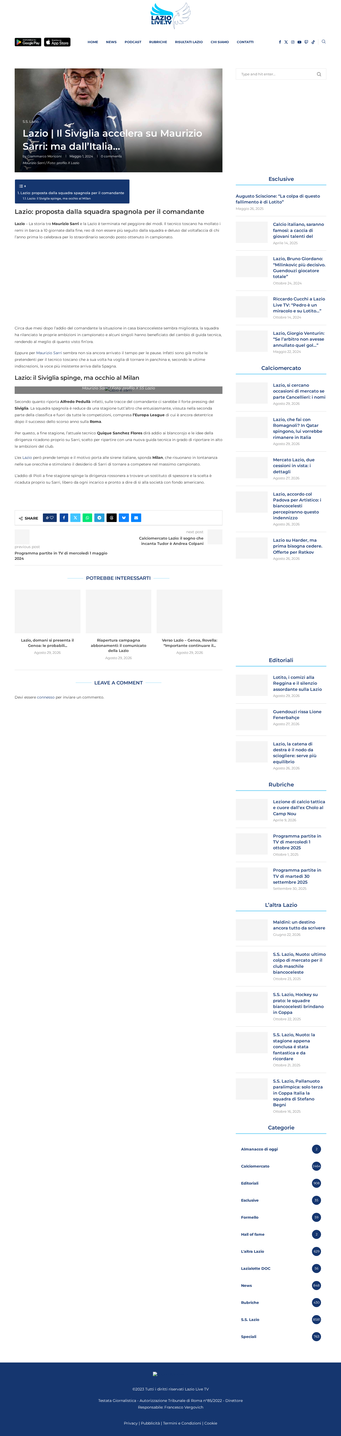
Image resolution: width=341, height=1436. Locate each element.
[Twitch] (306, 42)
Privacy (131, 1423)
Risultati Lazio (189, 42)
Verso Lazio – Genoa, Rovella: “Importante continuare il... (189, 643)
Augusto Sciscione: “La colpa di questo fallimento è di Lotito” (278, 199)
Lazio (27, 457)
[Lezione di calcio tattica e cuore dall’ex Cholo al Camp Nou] (252, 809)
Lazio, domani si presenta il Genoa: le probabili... (47, 643)
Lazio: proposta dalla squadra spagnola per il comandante (72, 193)
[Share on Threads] (112, 517)
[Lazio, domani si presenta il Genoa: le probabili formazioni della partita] (47, 611)
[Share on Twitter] (75, 517)
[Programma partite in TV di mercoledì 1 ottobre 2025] (252, 844)
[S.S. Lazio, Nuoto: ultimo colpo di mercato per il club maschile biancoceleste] (252, 962)
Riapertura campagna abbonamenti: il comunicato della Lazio (118, 645)
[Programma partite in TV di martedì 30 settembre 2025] (252, 878)
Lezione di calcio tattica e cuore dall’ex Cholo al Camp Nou (299, 807)
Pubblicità (150, 1423)
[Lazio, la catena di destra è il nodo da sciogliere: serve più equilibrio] (252, 751)
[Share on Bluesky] (124, 517)
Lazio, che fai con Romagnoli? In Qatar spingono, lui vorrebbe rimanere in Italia (297, 428)
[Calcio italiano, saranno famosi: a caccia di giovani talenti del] (252, 232)
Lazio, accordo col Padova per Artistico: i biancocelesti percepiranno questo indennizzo (297, 506)
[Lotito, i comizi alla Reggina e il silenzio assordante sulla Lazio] (252, 685)
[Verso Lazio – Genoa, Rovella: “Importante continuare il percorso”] (189, 611)
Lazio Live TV (197, 1389)
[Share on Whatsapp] (87, 517)
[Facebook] (280, 42)
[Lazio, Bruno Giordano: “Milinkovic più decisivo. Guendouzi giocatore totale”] (252, 266)
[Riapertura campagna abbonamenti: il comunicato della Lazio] (119, 611)
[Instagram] (293, 42)
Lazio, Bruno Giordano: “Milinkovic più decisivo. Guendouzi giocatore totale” (299, 267)
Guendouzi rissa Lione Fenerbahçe (297, 714)
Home (93, 42)
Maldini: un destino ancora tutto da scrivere (299, 925)
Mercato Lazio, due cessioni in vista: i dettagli (294, 465)
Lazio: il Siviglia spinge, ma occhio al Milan (59, 198)
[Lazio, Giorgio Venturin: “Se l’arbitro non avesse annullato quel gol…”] (252, 341)
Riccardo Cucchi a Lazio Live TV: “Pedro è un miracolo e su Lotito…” (299, 304)
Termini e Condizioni (182, 1423)
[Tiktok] (313, 42)
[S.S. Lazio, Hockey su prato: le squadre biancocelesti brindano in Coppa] (252, 1002)
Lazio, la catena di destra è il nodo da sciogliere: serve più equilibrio (294, 752)
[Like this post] (52, 517)
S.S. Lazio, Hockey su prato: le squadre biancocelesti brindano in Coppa (298, 1003)
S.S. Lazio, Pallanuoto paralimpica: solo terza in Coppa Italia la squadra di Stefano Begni (298, 1093)
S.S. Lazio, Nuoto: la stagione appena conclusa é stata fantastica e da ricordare (294, 1046)
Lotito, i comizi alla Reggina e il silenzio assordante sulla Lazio (297, 683)
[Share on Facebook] (64, 517)
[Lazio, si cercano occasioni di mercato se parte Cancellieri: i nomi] (252, 393)
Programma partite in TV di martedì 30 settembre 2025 (297, 876)
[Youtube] (299, 42)
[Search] (323, 42)
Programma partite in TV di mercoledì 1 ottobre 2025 (297, 842)
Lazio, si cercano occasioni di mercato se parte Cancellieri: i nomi (299, 391)
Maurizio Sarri (49, 352)
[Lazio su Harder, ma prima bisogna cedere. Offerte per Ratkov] (252, 548)
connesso (46, 697)
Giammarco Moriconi (44, 156)
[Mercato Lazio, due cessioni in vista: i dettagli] (252, 467)
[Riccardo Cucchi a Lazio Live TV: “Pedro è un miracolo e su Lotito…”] (252, 306)
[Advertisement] (118, 282)
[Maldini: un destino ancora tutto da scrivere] (252, 930)
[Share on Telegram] (99, 517)
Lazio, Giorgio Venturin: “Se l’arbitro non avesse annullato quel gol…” (298, 339)
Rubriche (158, 42)
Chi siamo (220, 42)
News (111, 42)
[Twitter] (286, 42)
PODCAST (133, 42)
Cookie (210, 1423)
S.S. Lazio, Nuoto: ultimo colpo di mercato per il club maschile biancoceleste (299, 963)
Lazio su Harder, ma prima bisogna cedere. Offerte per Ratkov (297, 546)
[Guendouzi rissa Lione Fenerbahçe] (252, 719)
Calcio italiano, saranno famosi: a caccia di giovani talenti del (298, 230)
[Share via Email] (136, 517)
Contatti (245, 42)
